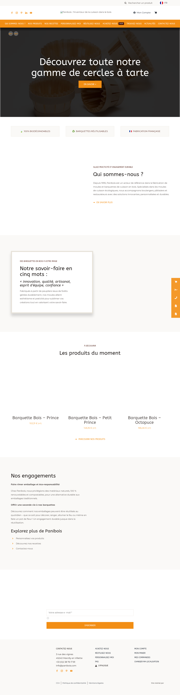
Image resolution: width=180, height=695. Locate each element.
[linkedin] (26, 13)
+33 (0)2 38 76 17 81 (65, 662)
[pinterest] (21, 13)
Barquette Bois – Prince (35, 417)
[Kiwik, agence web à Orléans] (166, 681)
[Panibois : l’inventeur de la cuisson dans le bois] (85, 12)
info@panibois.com (66, 665)
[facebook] (12, 13)
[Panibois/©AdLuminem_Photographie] (35, 368)
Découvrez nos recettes (28, 543)
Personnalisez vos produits (30, 538)
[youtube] (31, 13)
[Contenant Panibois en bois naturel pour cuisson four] (144, 368)
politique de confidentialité (75, 618)
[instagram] (17, 13)
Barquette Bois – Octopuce (144, 420)
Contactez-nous (24, 548)
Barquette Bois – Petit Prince (90, 420)
